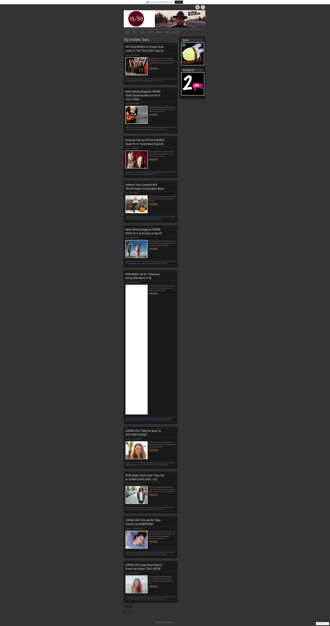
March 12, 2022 (129, 282)
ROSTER (150, 32)
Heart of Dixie (168, 462)
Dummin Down (145, 261)
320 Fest (141, 418)
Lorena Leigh (133, 554)
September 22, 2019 (130, 528)
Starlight (161, 129)
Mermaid (146, 464)
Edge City (161, 78)
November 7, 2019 (129, 439)
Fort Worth (162, 462)
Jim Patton (172, 78)
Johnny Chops (135, 509)
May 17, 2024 (128, 193)
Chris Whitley (158, 507)
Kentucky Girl (128, 218)
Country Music (148, 216)
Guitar (154, 261)
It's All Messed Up (168, 127)
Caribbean (142, 597)
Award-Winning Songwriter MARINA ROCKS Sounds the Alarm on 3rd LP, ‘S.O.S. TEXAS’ (143, 95)
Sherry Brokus (151, 174)
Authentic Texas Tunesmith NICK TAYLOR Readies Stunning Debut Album (144, 186)
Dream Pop (155, 552)
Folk (126, 174)
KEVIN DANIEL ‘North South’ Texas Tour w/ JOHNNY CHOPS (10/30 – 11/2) (145, 477)
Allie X (137, 597)
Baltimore (155, 172)
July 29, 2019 (128, 573)
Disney (151, 597)
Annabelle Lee (146, 78)
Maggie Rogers (132, 464)
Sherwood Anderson (147, 80)
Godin (151, 261)
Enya (167, 597)
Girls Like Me (171, 552)
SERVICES (159, 32)
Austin (152, 78)
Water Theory (165, 464)
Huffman (173, 216)
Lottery (141, 174)
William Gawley (158, 218)
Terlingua (134, 263)
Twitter (197, 7)
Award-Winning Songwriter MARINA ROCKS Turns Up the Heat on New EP (143, 231)
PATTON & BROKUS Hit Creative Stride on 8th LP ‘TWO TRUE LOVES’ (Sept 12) (144, 48)
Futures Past (167, 216)
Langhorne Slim (129, 420)
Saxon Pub (160, 420)
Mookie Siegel (133, 80)
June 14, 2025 (128, 55)
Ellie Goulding (156, 462)
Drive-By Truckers (165, 507)
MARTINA (136, 598)
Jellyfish (127, 554)
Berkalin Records (162, 172)
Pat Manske (144, 129)
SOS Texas (156, 129)
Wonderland (164, 554)
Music (131, 127)
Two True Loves (159, 80)
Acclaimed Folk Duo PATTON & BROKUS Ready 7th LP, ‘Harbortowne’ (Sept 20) (144, 142)
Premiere (141, 552)
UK (153, 554)
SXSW (165, 420)
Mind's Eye (138, 129)
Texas (154, 80)
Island (126, 598)
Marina (138, 464)
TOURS (142, 32)
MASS (142, 464)
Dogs (163, 216)
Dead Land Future (157, 216)
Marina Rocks (132, 129)
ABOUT (167, 32)
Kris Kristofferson (136, 218)
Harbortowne (167, 78)
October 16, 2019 (129, 483)
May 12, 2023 (128, 237)
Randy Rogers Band (151, 509)
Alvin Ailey (145, 462)
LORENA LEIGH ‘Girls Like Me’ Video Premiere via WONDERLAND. (142, 522)
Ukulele (159, 464)
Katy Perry (131, 598)
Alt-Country (138, 507)
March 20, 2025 (129, 103)
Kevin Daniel (169, 418)
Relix (156, 420)
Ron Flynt (140, 80)
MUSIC (127, 32)
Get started (179, 2)
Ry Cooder (150, 129)
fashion (160, 552)
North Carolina (140, 420)
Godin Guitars (148, 127)
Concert (132, 462)
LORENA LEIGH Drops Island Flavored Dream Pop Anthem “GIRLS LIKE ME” (143, 566)
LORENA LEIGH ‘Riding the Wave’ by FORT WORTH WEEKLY (143, 432)
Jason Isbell (163, 418)
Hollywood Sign (155, 127)
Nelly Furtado (147, 598)
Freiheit (172, 507)
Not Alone (148, 218)
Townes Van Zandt (150, 263)
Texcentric (143, 263)
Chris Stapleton (156, 418)
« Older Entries (128, 612)
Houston (161, 127)
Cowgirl (150, 462)
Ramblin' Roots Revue (149, 420)
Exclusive (132, 552)
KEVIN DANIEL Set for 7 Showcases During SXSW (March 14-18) (142, 276)
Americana (140, 78)
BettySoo (156, 78)
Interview (132, 78)
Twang (161, 509)
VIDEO (135, 32)
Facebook (203, 7)
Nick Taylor (143, 218)
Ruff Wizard (151, 464)
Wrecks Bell (164, 263)
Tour (135, 127)
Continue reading (153, 68)
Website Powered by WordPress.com (165, 622)
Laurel (134, 420)
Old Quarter (170, 261)
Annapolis (147, 172)
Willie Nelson (158, 263)
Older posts (128, 606)
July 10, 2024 (128, 148)
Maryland (127, 80)
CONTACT (176, 32)
